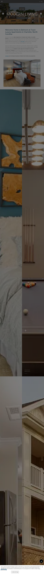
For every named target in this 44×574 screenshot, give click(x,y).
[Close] (42, 567)
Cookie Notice (3, 569)
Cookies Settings (15, 571)
